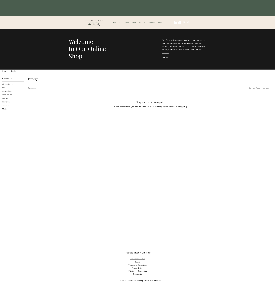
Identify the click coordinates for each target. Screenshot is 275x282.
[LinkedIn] (175, 22)
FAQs (137, 262)
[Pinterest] (188, 22)
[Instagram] (184, 22)
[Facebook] (179, 22)
